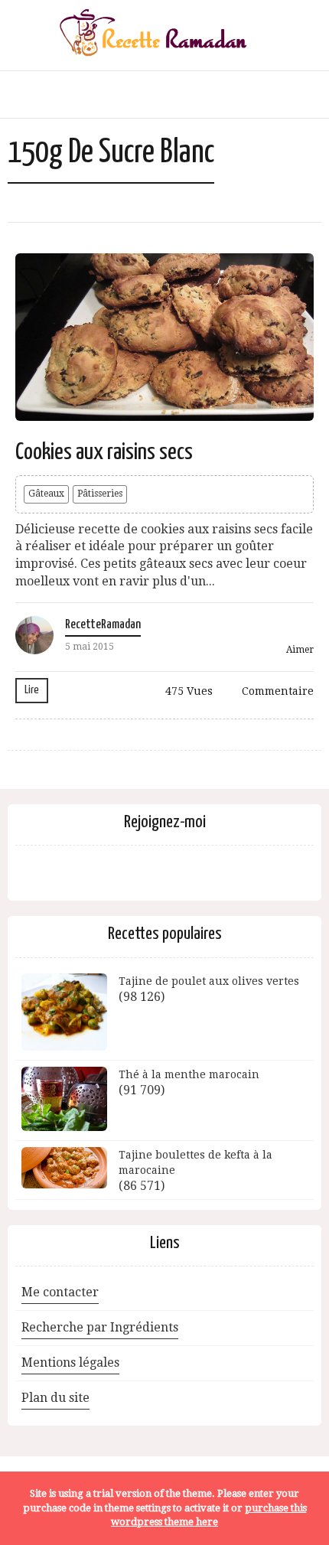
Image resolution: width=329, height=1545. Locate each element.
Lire (31, 690)
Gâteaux (46, 493)
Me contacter (60, 1292)
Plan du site (55, 1397)
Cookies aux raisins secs (104, 452)
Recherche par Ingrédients (99, 1327)
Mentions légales (70, 1362)
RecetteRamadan (103, 624)
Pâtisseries (99, 493)
